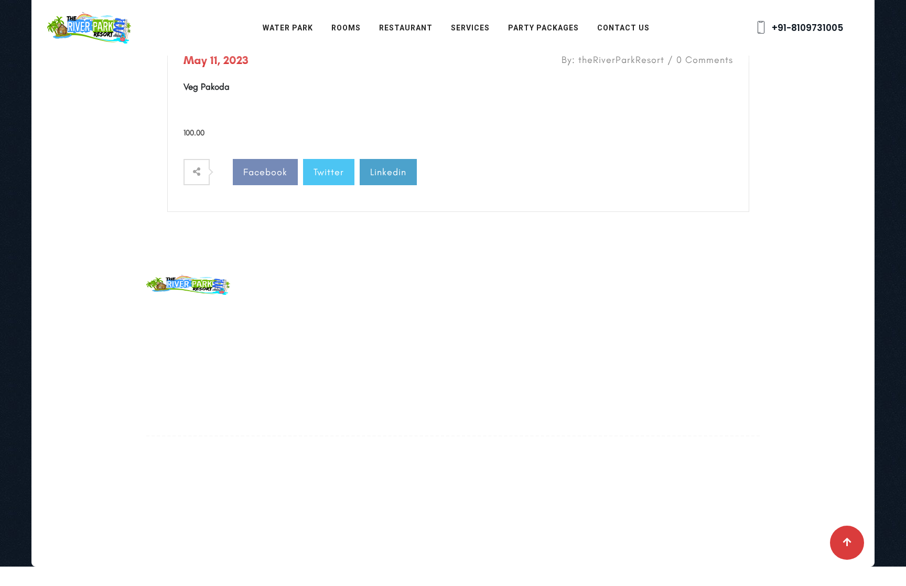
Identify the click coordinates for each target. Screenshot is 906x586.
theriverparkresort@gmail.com (258, 338)
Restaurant (406, 28)
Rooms (346, 28)
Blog (365, 337)
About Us (374, 313)
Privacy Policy (383, 383)
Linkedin (388, 172)
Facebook (265, 172)
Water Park (288, 28)
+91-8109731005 (806, 28)
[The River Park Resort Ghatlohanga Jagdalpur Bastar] (89, 27)
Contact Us (623, 28)
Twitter (329, 172)
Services (470, 28)
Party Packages (543, 28)
